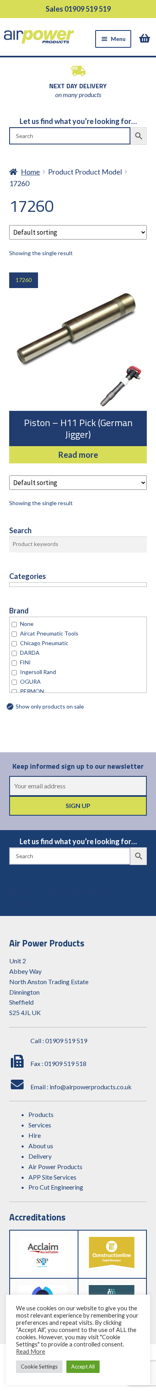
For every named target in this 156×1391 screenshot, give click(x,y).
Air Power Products (55, 1166)
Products (41, 1114)
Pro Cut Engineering (55, 1187)
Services (39, 1125)
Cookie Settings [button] (39, 1366)
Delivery (40, 1156)
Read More (30, 1351)
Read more (78, 454)
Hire (34, 1135)
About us (40, 1145)
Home (30, 171)
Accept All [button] (83, 1366)
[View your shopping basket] (145, 38)
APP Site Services (52, 1177)
